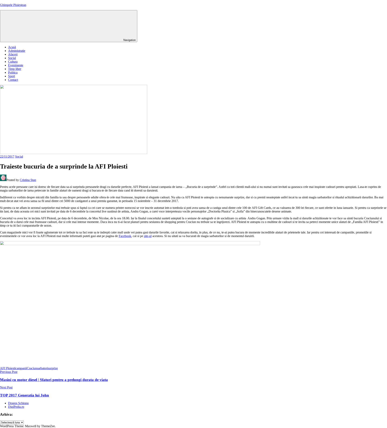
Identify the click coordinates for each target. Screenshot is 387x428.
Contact (13, 79)
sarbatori (42, 368)
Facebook (125, 236)
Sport (11, 76)
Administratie (16, 50)
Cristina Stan (28, 180)
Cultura (13, 61)
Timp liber (14, 69)
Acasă (12, 47)
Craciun (32, 368)
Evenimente (15, 65)
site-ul (148, 236)
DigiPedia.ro (16, 406)
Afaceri (13, 54)
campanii (21, 368)
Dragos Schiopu (18, 403)
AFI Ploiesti (7, 368)
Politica (13, 72)
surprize (53, 368)
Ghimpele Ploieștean (13, 5)
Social (12, 58)
